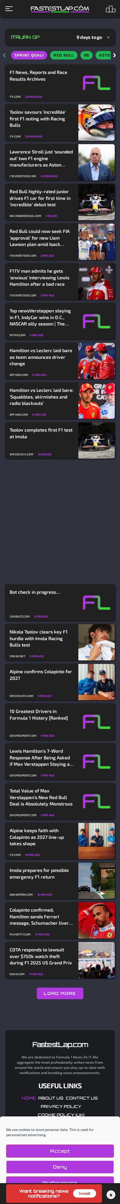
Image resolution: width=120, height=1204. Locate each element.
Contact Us (82, 1098)
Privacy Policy (61, 1106)
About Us (50, 1098)
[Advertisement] (60, 522)
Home (29, 1098)
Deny (60, 1167)
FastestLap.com (60, 1044)
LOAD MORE (60, 993)
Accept (60, 1151)
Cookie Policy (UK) (61, 1114)
